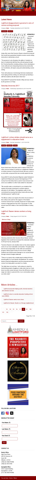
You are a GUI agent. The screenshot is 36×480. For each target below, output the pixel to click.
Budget (3, 145)
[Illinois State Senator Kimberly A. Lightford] (18, 5)
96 (16, 309)
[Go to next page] (10, 311)
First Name (6, 422)
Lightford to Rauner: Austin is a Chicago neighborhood (18, 303)
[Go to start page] (2, 308)
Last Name (6, 429)
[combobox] (9, 321)
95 (13, 309)
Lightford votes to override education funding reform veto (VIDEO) (17, 295)
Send (4, 442)
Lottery (15, 145)
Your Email (6, 435)
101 (3, 312)
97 (20, 309)
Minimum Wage (6, 219)
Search (21, 321)
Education (4, 31)
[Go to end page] (12, 311)
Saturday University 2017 (10, 86)
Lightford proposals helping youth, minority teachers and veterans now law (17, 289)
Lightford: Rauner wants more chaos (13, 299)
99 (26, 309)
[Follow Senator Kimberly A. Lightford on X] (11, 413)
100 (30, 309)
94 (10, 309)
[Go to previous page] (4, 308)
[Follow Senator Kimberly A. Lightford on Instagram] (7, 413)
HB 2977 (10, 31)
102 (7, 312)
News (7, 28)
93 (7, 309)
